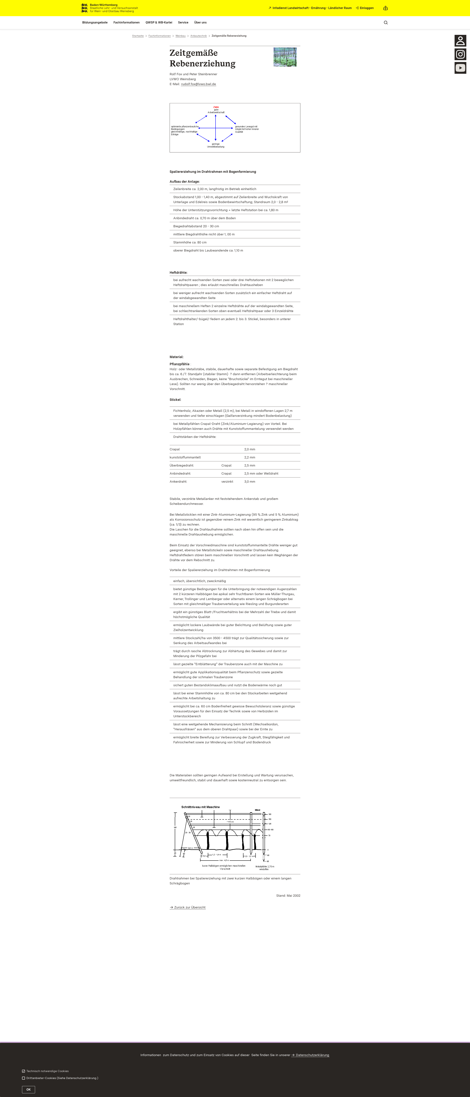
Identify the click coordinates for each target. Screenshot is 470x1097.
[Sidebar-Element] (460, 41)
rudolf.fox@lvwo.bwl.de (198, 84)
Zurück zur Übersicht (189, 907)
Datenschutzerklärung (312, 1055)
